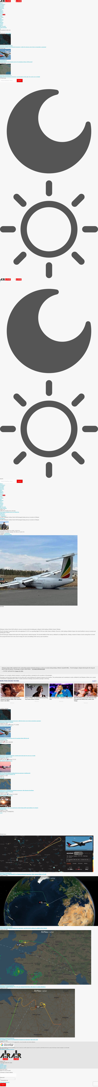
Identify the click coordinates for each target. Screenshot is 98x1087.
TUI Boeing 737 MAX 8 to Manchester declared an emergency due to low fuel (19, 1039)
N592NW (7, 760)
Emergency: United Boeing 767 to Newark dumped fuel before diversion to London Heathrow (23, 986)
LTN (1, 778)
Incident (2, 809)
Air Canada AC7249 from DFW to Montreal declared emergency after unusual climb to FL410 (23, 874)
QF (1, 743)
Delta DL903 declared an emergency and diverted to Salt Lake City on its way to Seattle (20, 76)
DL (1, 760)
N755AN (10, 726)
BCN (1, 795)
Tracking (10, 45)
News (5, 60)
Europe (6, 45)
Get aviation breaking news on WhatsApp (9, 512)
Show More (8, 33)
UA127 (11, 795)
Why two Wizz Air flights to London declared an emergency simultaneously (15, 773)
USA (10, 75)
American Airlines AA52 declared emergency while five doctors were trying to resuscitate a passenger (23, 47)
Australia (2, 60)
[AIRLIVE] (11, 1)
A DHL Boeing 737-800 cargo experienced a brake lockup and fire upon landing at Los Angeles (19, 807)
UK (14, 774)
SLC (11, 760)
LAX (1, 812)
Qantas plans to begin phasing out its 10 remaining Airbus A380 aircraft (16, 61)
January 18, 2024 (19, 671)
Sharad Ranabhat (8, 534)
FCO (6, 726)
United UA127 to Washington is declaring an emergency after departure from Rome (17, 790)
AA (1, 726)
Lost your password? (4, 1082)
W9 (3, 778)
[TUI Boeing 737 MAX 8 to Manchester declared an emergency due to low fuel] (37, 1037)
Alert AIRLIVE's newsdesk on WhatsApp (7, 1049)
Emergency (2, 45)
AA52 (3, 726)
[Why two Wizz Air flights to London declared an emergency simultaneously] (5, 771)
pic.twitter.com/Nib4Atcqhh (38, 669)
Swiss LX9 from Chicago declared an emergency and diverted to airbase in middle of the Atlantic (23, 928)
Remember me (4, 1080)
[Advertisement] (43, 617)
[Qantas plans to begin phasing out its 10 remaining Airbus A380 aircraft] (5, 59)
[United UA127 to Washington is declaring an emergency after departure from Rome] (5, 789)
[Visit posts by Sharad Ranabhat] (4, 529)
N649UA (5, 795)
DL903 (3, 760)
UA (8, 795)
